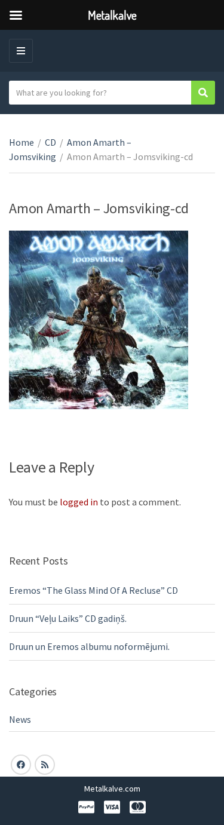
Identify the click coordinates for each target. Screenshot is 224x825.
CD (50, 142)
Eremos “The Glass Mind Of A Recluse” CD (93, 590)
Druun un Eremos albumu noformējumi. (89, 646)
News (19, 719)
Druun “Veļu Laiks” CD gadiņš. (68, 618)
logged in (79, 502)
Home (21, 142)
